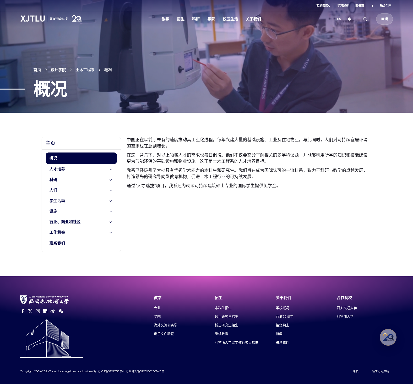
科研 (196, 19)
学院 (211, 19)
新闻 (279, 334)
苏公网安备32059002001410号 (145, 371)
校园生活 (230, 19)
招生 (181, 19)
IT (372, 5)
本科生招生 (223, 308)
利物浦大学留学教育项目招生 (236, 342)
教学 (165, 19)
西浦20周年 (284, 316)
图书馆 (359, 5)
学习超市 (343, 5)
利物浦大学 (345, 316)
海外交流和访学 (165, 325)
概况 (53, 158)
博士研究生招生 (226, 325)
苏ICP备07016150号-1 (111, 371)
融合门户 (385, 5)
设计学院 (58, 70)
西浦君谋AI (323, 5)
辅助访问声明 (380, 371)
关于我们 (253, 19)
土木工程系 (85, 70)
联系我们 (57, 243)
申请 (384, 19)
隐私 (356, 371)
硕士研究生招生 (226, 316)
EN (339, 19)
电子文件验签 (164, 334)
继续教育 (221, 334)
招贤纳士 (282, 325)
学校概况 (282, 308)
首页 (37, 70)
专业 (157, 308)
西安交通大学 (347, 308)
